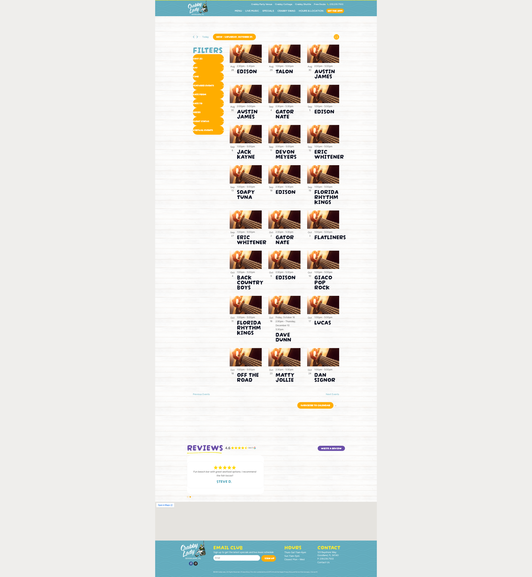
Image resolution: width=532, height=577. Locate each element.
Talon (284, 70)
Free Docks (320, 4)
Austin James (324, 73)
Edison (247, 70)
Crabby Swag (286, 10)
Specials (268, 10)
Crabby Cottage (283, 4)
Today (205, 36)
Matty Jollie (285, 377)
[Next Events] (197, 37)
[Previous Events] (193, 37)
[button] (187, 497)
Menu (238, 10)
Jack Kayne (246, 153)
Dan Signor (324, 377)
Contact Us (323, 562)
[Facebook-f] (191, 563)
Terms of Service (301, 572)
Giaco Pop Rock (323, 281)
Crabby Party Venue (261, 4)
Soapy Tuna (246, 194)
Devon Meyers (286, 153)
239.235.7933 (336, 4)
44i (317, 572)
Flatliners (330, 236)
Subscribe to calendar (315, 405)
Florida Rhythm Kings (326, 196)
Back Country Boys (250, 281)
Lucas (322, 321)
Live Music (252, 10)
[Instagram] (196, 563)
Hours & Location (311, 10)
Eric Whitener (329, 153)
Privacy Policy (288, 572)
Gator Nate (285, 113)
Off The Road (248, 377)
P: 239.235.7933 (325, 558)
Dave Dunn (283, 336)
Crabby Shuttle (303, 4)
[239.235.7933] (328, 4)
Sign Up (269, 558)
